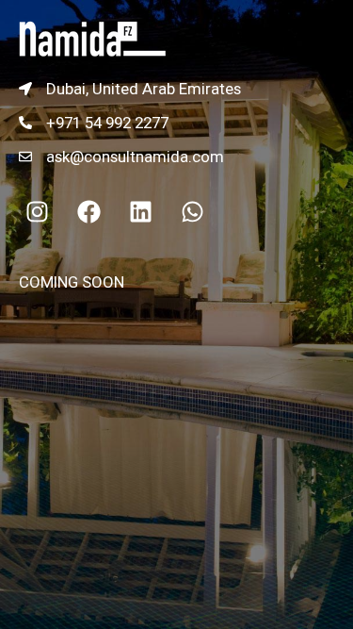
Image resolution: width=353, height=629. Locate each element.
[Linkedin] (140, 211)
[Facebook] (88, 211)
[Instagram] (36, 211)
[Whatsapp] (192, 211)
